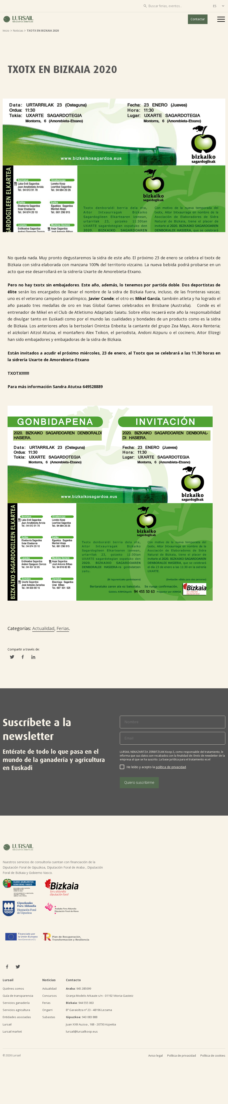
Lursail (7, 1024)
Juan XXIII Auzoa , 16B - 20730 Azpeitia (91, 1024)
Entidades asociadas (17, 1017)
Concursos (49, 996)
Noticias (18, 30)
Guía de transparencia (18, 996)
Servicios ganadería (16, 1003)
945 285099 (78, 989)
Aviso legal (155, 1055)
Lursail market (12, 1031)
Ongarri (47, 1010)
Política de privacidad (181, 1055)
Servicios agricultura (16, 1010)
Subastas (48, 1017)
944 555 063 (80, 1003)
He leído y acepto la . (156, 767)
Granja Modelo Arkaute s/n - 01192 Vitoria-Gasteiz (99, 996)
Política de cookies (212, 1055)
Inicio (6, 30)
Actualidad (43, 628)
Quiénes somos (13, 989)
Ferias (63, 628)
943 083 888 (81, 1017)
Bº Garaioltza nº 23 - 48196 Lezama (89, 1010)
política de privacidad (171, 767)
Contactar (198, 19)
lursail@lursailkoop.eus (82, 1031)
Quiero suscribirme (139, 782)
